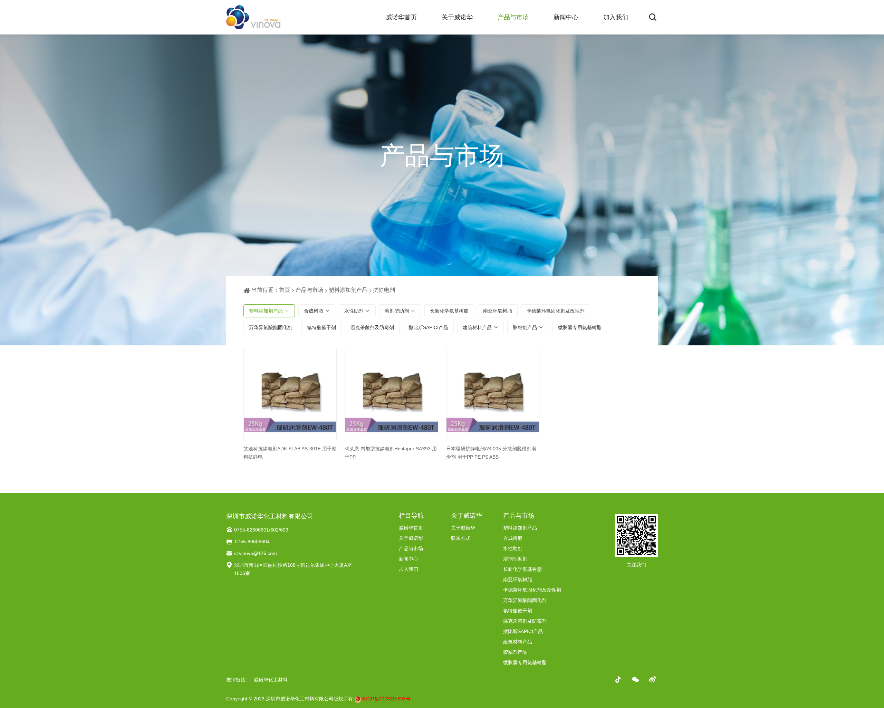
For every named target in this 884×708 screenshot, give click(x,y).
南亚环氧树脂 (497, 311)
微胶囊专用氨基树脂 (580, 327)
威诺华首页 (401, 17)
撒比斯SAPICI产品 (428, 327)
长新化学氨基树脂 (449, 311)
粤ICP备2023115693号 (386, 698)
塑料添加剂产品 (348, 290)
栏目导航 (411, 515)
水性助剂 (354, 311)
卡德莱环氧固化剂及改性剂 (556, 311)
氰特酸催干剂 (321, 327)
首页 (284, 290)
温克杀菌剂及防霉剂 (372, 327)
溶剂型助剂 (397, 311)
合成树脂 (313, 311)
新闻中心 (566, 17)
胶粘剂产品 (525, 327)
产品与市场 (513, 17)
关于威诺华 (457, 17)
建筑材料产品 (477, 327)
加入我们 (615, 17)
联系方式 (460, 538)
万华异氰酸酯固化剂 (270, 327)
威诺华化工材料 (271, 679)
